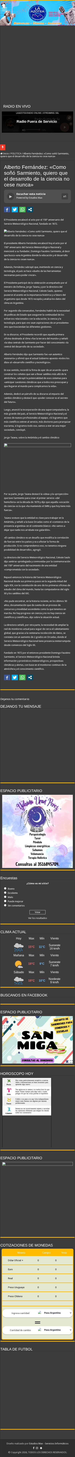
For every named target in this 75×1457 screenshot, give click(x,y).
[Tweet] (15, 209)
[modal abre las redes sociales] (30, 209)
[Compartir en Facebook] (7, 209)
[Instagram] (36, 1448)
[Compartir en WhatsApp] (22, 209)
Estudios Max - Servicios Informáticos (48, 1443)
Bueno (11, 888)
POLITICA (16, 153)
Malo (10, 897)
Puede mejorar (15, 901)
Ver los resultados (37, 918)
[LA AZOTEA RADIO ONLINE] (37, 13)
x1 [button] (64, 196)
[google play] (41, 1448)
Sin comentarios (16, 905)
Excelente (13, 893)
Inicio (6, 153)
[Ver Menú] (4, 10)
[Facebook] (34, 1448)
